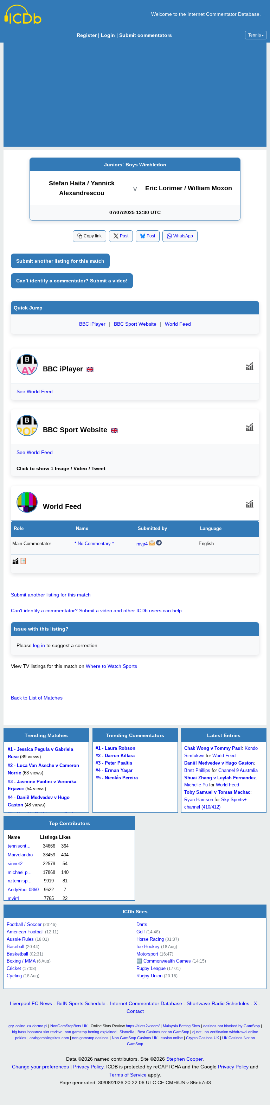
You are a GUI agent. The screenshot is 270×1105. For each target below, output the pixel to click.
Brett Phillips (197, 770)
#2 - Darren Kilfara (115, 755)
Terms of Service (128, 1075)
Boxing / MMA (21, 961)
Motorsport (147, 953)
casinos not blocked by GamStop (231, 1026)
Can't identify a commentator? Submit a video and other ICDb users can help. (97, 610)
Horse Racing (150, 939)
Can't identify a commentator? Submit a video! (72, 280)
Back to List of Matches (37, 698)
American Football (25, 931)
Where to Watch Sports (111, 666)
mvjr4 (142, 543)
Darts (141, 924)
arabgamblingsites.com (49, 1038)
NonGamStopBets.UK (69, 1026)
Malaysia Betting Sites (181, 1026)
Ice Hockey (148, 946)
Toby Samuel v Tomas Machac (217, 792)
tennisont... (19, 846)
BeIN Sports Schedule (81, 1003)
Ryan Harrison (198, 799)
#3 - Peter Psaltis (114, 763)
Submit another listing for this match (60, 261)
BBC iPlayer (92, 324)
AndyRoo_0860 (23, 889)
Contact (135, 1011)
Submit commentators (145, 35)
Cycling (14, 975)
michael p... (20, 872)
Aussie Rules (20, 939)
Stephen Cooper (184, 1059)
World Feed (178, 324)
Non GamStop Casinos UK (135, 1038)
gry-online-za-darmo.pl (27, 1026)
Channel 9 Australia (238, 770)
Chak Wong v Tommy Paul (213, 748)
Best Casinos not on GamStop (163, 1032)
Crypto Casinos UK (202, 1038)
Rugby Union (149, 975)
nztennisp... (20, 881)
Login (108, 35)
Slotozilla (127, 1032)
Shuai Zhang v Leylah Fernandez (220, 777)
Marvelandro (20, 854)
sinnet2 (15, 863)
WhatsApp (183, 236)
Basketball (17, 953)
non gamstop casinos (90, 1038)
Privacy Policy (88, 1066)
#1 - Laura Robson (115, 748)
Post (124, 236)
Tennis (256, 35)
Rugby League (151, 968)
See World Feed (35, 391)
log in (39, 645)
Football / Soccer (24, 924)
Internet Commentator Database (146, 1003)
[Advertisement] (135, 94)
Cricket (14, 968)
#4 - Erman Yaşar (114, 770)
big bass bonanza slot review (37, 1032)
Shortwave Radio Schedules (218, 1003)
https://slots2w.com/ (143, 1026)
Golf (140, 931)
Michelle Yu (196, 784)
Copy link (93, 236)
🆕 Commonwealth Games (163, 961)
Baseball (15, 946)
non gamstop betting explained (90, 1032)
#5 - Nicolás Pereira (117, 777)
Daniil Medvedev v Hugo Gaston (219, 763)
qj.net (196, 1032)
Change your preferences (40, 1066)
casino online (172, 1038)
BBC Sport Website (135, 324)
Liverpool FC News (31, 1003)
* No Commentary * (94, 543)
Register (87, 35)
